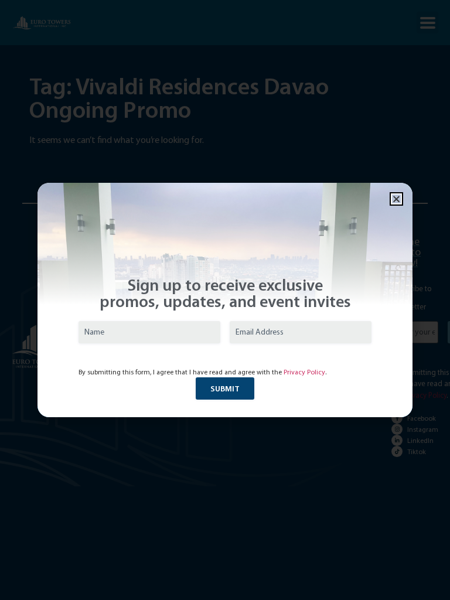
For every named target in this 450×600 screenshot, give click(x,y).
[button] (396, 199)
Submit (225, 388)
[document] (225, 300)
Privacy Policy (304, 372)
